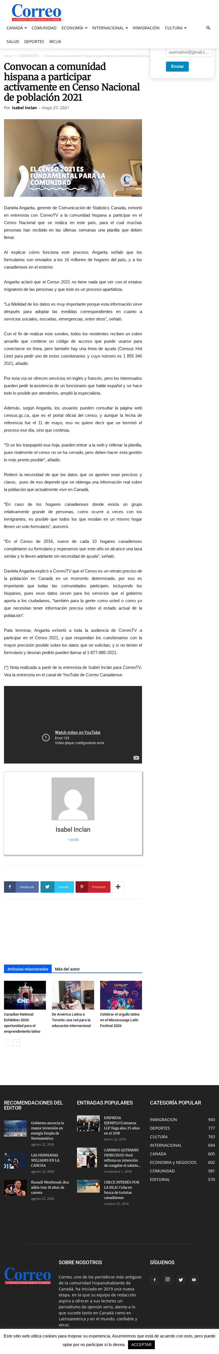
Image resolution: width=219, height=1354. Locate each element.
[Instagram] (167, 1279)
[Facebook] (154, 1280)
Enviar (177, 66)
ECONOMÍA (72, 28)
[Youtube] (193, 1280)
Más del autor (67, 969)
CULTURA (173, 28)
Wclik (55, 41)
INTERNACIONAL (108, 28)
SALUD (13, 41)
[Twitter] (180, 1280)
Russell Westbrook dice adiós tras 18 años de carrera (50, 1187)
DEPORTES (34, 41)
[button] (208, 28)
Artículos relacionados (27, 969)
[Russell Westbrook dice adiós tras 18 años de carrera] (15, 1188)
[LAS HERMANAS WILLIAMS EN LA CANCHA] (15, 1161)
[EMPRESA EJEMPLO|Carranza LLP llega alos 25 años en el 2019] (88, 1123)
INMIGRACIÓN (146, 28)
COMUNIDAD (44, 28)
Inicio (8, 55)
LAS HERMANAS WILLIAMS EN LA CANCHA (45, 1160)
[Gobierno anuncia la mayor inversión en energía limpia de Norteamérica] (15, 1128)
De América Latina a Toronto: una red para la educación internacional (71, 1020)
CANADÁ (15, 28)
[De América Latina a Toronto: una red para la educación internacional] (73, 995)
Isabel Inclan (24, 107)
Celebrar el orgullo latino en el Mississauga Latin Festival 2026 (119, 1020)
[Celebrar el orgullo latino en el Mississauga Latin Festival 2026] (121, 995)
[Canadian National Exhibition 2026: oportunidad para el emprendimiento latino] (25, 995)
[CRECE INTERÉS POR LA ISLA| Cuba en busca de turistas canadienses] (88, 1186)
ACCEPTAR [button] (141, 1345)
